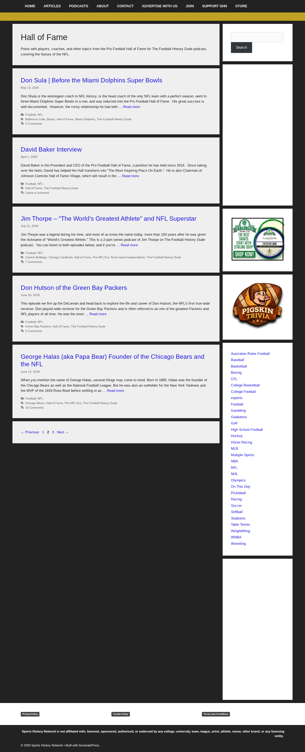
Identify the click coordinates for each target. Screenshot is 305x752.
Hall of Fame (65, 119)
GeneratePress (89, 745)
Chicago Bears (35, 403)
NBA (234, 461)
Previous (30, 432)
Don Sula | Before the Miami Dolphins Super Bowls (91, 80)
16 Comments (34, 407)
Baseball (237, 360)
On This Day (240, 487)
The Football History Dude (114, 119)
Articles (52, 6)
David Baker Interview (51, 149)
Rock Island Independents (128, 257)
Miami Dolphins (85, 119)
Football (30, 114)
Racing (236, 499)
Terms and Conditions (216, 714)
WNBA (236, 537)
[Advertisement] (257, 135)
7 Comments (33, 261)
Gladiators (239, 417)
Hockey (237, 436)
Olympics (238, 480)
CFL (234, 379)
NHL (234, 474)
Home (30, 6)
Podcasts (78, 6)
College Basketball (245, 385)
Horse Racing (241, 442)
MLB (234, 449)
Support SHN (214, 6)
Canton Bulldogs (36, 257)
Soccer (236, 506)
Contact (125, 6)
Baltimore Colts (35, 119)
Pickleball (238, 493)
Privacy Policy (30, 714)
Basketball (239, 366)
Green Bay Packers (38, 326)
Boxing (236, 373)
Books (51, 119)
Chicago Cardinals (61, 257)
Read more (131, 107)
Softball (237, 512)
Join (190, 6)
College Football (243, 392)
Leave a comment (37, 192)
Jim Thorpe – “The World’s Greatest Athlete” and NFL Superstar (108, 218)
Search (241, 47)
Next (63, 432)
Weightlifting (240, 531)
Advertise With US (159, 6)
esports (237, 398)
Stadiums (238, 518)
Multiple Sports (242, 455)
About (102, 6)
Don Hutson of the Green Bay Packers (74, 287)
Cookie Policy (120, 714)
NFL (40, 114)
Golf (234, 423)
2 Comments (33, 123)
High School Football (247, 430)
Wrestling (238, 544)
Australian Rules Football (250, 354)
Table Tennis (240, 525)
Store (241, 6)
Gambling (238, 411)
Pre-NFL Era (101, 257)
